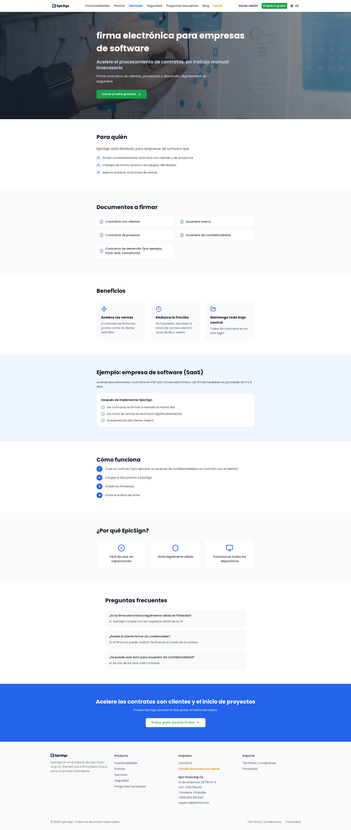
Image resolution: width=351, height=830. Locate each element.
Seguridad (154, 6)
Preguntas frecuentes (182, 6)
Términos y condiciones (259, 763)
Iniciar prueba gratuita (119, 94)
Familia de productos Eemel (199, 769)
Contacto (185, 763)
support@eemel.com (193, 803)
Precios (119, 6)
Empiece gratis (274, 6)
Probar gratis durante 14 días (173, 722)
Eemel (217, 6)
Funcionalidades (97, 6)
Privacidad (249, 769)
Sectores (135, 6)
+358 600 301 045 (190, 797)
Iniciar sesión (248, 6)
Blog (206, 6)
